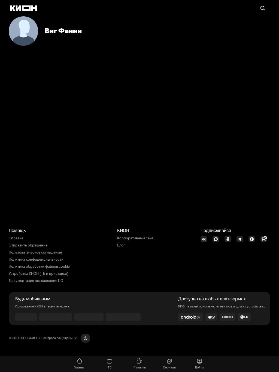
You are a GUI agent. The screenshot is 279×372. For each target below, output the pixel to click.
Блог (121, 245)
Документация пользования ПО (36, 280)
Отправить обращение (28, 245)
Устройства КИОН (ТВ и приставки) (38, 273)
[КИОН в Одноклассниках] (229, 239)
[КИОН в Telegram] (241, 239)
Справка (16, 238)
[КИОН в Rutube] (265, 239)
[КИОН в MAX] (217, 239)
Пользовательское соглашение (35, 252)
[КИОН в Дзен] (253, 239)
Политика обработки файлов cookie (39, 266)
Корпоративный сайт (135, 238)
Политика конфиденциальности (36, 259)
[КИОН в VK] (205, 239)
